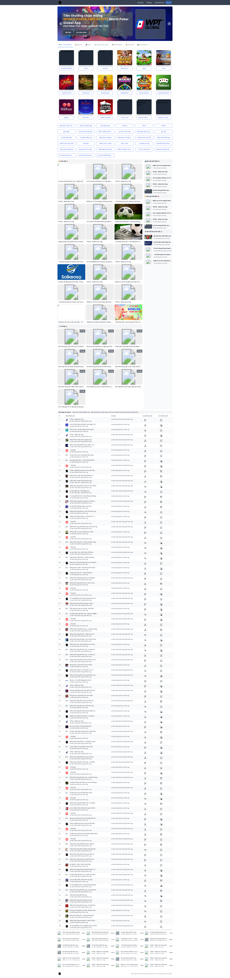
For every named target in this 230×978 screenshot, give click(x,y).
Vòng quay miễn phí (66, 149)
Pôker (164, 126)
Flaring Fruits (66, 93)
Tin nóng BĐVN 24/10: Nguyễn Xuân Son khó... (84, 925)
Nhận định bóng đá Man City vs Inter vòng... (83, 639)
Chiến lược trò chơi (66, 143)
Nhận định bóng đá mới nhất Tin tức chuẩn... (83, 486)
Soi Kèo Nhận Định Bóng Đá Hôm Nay (163, 251)
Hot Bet (105, 68)
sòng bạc (140, 3)
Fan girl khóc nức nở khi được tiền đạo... (82, 552)
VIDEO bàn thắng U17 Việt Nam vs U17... (82, 670)
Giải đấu (86, 143)
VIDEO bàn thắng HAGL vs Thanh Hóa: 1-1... (83, 516)
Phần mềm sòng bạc (105, 149)
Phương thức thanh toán (87, 149)
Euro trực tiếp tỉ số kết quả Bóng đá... (81, 726)
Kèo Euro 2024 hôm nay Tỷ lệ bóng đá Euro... (83, 818)
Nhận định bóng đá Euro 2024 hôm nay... (82, 706)
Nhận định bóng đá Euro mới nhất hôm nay (83, 511)
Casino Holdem (105, 117)
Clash (163, 68)
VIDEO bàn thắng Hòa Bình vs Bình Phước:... (83, 920)
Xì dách (124, 126)
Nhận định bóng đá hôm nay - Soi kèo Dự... (83, 649)
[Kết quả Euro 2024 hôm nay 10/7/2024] (148, 237)
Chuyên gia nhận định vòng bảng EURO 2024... (84, 833)
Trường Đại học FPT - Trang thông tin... (81, 572)
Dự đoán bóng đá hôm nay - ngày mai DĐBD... (83, 613)
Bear (144, 68)
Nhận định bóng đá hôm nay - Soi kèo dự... (83, 654)
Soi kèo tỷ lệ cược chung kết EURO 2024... (82, 455)
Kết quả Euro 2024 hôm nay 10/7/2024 (81, 695)
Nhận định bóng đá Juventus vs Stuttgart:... (83, 578)
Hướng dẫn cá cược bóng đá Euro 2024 (81, 532)
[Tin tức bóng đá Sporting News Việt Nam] (148, 249)
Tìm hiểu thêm (81, 34)
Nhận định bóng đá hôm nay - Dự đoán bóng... (84, 629)
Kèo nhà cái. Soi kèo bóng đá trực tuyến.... (82, 429)
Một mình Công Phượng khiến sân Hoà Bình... (83, 562)
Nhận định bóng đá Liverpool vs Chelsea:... (83, 501)
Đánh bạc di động (105, 137)
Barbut (66, 117)
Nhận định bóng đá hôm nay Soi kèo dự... (82, 854)
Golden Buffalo (66, 68)
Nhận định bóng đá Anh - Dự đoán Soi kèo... (83, 741)
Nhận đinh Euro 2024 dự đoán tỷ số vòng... (83, 644)
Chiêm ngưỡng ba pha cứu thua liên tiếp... (83, 470)
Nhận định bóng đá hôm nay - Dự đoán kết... (83, 890)
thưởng (149, 3)
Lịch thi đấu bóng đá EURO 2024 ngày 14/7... (83, 424)
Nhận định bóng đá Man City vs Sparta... (82, 757)
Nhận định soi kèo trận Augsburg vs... (81, 439)
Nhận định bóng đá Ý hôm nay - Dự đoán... (83, 762)
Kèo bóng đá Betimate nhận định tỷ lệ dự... (83, 690)
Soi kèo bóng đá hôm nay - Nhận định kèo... (83, 874)
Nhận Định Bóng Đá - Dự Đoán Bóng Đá (82, 915)
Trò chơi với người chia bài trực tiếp (87, 131)
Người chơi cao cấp (144, 137)
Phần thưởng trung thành (126, 149)
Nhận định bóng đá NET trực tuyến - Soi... (82, 445)
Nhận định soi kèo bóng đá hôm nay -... (82, 480)
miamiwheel (125, 93)
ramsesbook (105, 93)
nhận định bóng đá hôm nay (78, 895)
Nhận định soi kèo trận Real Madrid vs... (82, 475)
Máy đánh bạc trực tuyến (145, 131)
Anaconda (85, 93)
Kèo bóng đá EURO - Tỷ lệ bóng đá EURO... (82, 460)
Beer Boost (125, 68)
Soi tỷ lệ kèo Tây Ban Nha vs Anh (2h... (81, 506)
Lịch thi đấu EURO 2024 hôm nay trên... (81, 879)
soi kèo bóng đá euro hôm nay (87, 155)
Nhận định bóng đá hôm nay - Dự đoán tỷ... (83, 905)
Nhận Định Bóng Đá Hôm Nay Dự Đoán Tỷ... (83, 711)
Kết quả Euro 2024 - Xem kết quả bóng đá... (83, 567)
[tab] (65, 44)
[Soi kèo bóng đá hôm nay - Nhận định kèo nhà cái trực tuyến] (148, 191)
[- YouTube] (148, 255)
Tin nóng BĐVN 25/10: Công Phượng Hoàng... (83, 496)
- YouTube (73, 450)
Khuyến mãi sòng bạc (163, 143)
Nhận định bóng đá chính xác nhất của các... (83, 659)
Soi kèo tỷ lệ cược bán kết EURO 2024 (81, 792)
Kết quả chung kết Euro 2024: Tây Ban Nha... (83, 910)
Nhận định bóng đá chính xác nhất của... (82, 700)
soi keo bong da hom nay (67, 155)
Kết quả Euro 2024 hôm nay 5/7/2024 (81, 665)
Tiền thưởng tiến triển (106, 131)
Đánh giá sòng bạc (163, 137)
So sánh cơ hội (144, 143)
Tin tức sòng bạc (144, 149)
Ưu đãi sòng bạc (66, 137)
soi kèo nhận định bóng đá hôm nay (106, 155)
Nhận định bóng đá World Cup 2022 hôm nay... (84, 526)
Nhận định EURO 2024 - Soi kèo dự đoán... (82, 557)
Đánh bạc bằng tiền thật (164, 149)
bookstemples (144, 93)
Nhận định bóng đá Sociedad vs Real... (81, 900)
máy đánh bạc (159, 3)
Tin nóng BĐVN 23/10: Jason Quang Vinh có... (83, 598)
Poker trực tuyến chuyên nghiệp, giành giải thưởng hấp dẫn (93, 19)
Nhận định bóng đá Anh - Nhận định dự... (82, 634)
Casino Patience (163, 93)
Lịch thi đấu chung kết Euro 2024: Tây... (81, 746)
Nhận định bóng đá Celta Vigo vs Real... (82, 603)
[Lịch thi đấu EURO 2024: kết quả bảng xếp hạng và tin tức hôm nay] (148, 243)
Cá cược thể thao (125, 131)
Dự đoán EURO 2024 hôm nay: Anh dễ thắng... (83, 782)
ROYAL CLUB (124, 117)
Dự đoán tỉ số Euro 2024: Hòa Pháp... (81, 864)
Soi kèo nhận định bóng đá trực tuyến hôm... (83, 731)
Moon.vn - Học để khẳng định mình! (80, 680)
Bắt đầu (68, 34)
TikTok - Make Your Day (160, 171)
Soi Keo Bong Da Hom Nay (159, 168)
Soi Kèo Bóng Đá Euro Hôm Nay (162, 238)
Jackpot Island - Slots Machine (164, 117)
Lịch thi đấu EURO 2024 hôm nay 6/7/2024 (82, 808)
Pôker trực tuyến (105, 143)
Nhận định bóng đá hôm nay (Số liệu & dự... (83, 675)
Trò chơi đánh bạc (86, 126)
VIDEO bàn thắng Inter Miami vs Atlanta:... (82, 716)
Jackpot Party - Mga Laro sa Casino (145, 117)
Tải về (168, 2)
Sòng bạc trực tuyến (66, 126)
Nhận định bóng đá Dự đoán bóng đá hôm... (83, 849)
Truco (86, 68)
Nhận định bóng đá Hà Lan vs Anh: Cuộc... (82, 583)
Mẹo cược (124, 143)
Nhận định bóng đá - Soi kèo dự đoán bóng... (83, 542)
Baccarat (86, 117)
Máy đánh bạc (105, 126)
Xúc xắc (163, 131)
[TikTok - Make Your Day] (148, 173)
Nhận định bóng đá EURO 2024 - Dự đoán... (83, 803)
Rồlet (144, 126)
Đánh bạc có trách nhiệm (126, 137)
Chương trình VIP (86, 137)
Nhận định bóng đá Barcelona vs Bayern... (82, 844)
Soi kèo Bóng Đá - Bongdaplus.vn (80, 491)
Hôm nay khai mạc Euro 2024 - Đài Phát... (82, 608)
